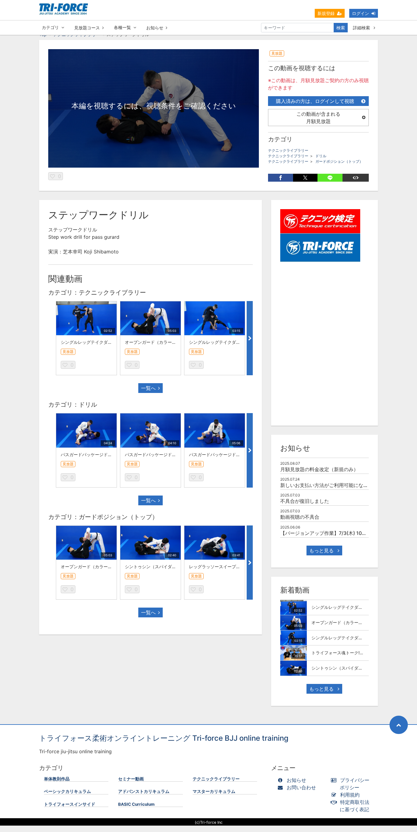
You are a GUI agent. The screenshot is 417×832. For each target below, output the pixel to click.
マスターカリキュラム (214, 791)
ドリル (320, 156)
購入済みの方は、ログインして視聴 (315, 101)
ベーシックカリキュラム (67, 791)
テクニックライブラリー (288, 150)
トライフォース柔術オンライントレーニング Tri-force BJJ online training (163, 738)
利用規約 (350, 795)
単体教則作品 (57, 778)
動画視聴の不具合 (299, 517)
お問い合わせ (301, 787)
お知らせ (154, 27)
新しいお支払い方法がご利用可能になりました (331, 485)
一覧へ (148, 388)
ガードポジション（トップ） (339, 161)
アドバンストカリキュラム (143, 791)
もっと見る (322, 550)
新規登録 (326, 13)
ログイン (360, 13)
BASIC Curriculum (136, 804)
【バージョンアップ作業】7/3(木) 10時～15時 (331, 533)
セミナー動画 (131, 778)
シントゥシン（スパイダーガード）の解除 (165, 566)
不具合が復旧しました (304, 501)
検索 (340, 27)
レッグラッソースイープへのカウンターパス (231, 566)
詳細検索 (362, 27)
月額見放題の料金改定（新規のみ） (319, 469)
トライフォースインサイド (69, 804)
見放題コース (87, 27)
